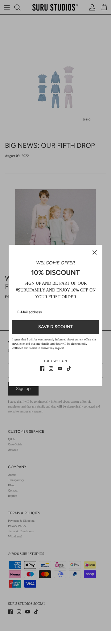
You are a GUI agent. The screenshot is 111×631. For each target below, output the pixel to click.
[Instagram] (51, 368)
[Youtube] (60, 368)
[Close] (94, 252)
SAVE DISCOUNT (55, 326)
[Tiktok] (69, 368)
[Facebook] (42, 368)
